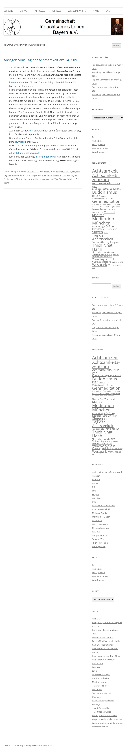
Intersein (57, 175)
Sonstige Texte (99, 539)
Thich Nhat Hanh (102, 247)
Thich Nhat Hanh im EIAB (103, 252)
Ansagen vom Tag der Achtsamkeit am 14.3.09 (40, 60)
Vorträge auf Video (102, 711)
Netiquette (97, 689)
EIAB (95, 195)
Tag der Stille (98, 242)
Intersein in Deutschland (103, 505)
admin (47, 171)
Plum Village (98, 226)
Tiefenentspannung (25, 179)
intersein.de (15, 82)
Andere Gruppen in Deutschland (107, 472)
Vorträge (56, 11)
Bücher (95, 483)
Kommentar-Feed (100, 148)
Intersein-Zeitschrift (101, 509)
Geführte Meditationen (102, 644)
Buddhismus (104, 192)
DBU (94, 487)
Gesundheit (97, 204)
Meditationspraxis (100, 682)
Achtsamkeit (105, 171)
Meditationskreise (100, 678)
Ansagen (60, 171)
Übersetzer (40, 179)
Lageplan (96, 667)
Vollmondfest (105, 256)
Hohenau (96, 207)
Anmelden (97, 140)
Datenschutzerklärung (102, 637)
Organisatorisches (100, 528)
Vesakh (116, 254)
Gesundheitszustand (111, 204)
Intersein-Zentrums (46, 156)
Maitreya (66, 175)
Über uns (8, 11)
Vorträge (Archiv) (101, 708)
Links (108, 11)
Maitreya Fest (97, 212)
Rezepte (96, 531)
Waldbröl (107, 261)
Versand (50, 179)
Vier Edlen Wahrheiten (65, 179)
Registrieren (97, 137)
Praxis (96, 11)
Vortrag (96, 261)
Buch (44, 175)
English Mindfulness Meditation (106, 641)
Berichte (96, 479)
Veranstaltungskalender (103, 700)
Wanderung (117, 261)
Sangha (103, 229)
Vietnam (95, 257)
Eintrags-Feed (98, 144)
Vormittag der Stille (103, 259)
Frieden (102, 196)
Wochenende (114, 265)
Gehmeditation (106, 201)
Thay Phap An (111, 242)
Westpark (99, 264)
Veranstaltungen (77, 11)
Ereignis (95, 494)
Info (94, 501)
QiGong (110, 226)
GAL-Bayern (69, 171)
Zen (93, 268)
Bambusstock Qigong (102, 188)
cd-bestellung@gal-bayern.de (24, 152)
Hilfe (49, 175)
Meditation (103, 219)
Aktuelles (40, 11)
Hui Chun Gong (106, 207)
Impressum (97, 663)
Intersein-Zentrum (99, 209)
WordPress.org (99, 152)
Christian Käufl (35, 130)
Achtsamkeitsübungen (106, 184)
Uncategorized (98, 546)
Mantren (98, 215)
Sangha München (100, 535)
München (101, 223)
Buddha (116, 188)
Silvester (112, 228)
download (19, 141)
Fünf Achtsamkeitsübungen (103, 198)
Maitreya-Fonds (99, 513)
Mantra (109, 211)
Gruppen (24, 11)
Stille (106, 232)
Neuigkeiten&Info (100, 524)
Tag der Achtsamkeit (103, 237)
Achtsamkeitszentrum (106, 177)
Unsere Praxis (100, 685)
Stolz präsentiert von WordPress (39, 745)
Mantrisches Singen (101, 516)
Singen (97, 232)
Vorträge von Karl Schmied (104, 715)
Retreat (96, 228)
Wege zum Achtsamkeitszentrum (107, 719)
